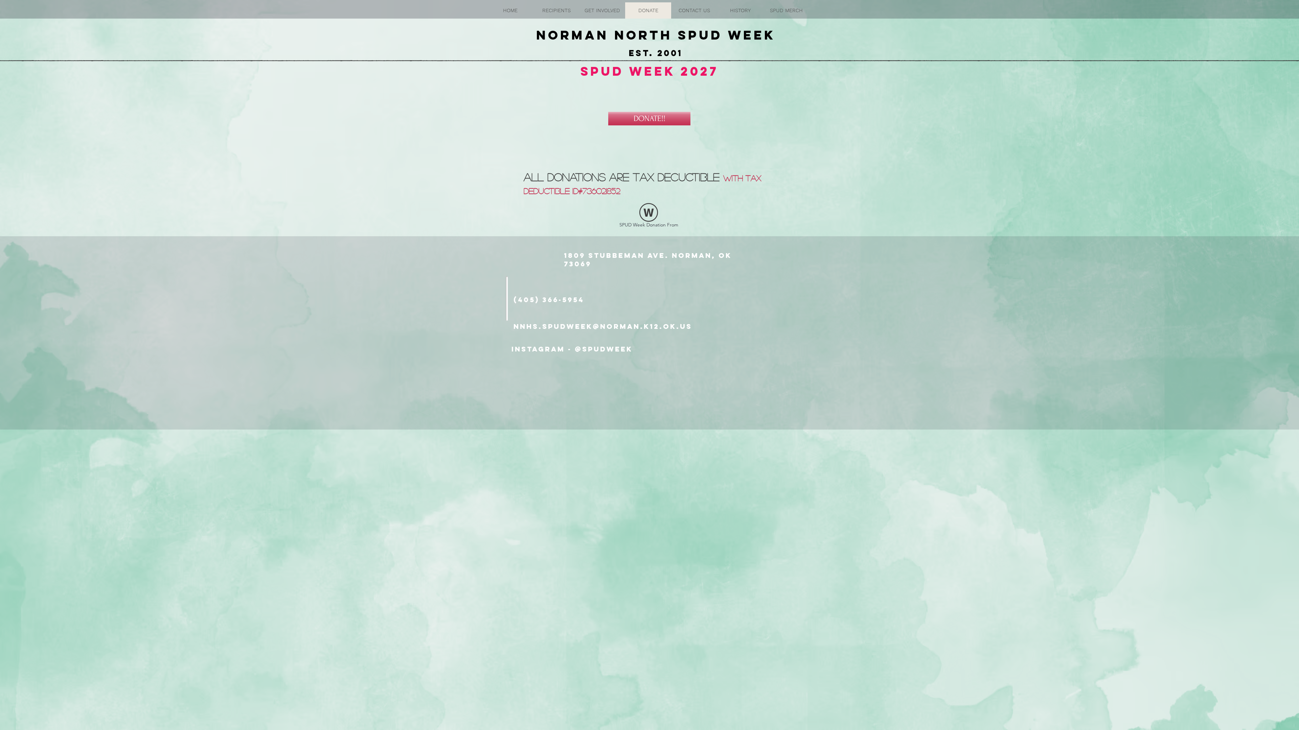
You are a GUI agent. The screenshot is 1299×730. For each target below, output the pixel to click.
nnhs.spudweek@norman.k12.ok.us (603, 326)
